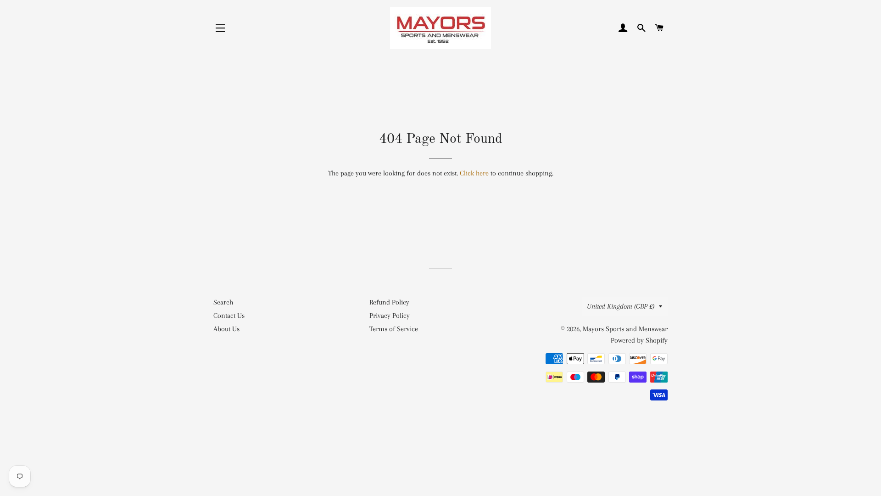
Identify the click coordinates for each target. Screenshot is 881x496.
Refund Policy (389, 302)
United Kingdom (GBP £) (620, 306)
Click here (474, 173)
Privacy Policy (389, 315)
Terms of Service (393, 329)
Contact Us (229, 315)
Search (223, 302)
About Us (226, 329)
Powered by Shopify (639, 340)
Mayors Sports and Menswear (625, 329)
